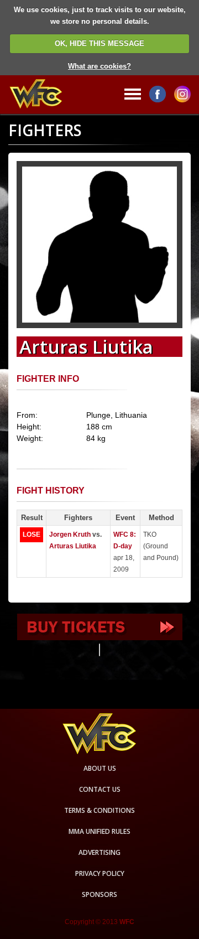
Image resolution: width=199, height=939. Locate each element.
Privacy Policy (99, 873)
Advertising (99, 852)
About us (99, 768)
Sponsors (99, 894)
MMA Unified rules (99, 831)
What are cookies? (99, 66)
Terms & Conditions (99, 810)
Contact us (100, 789)
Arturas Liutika (72, 546)
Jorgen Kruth (70, 534)
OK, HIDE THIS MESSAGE (99, 43)
